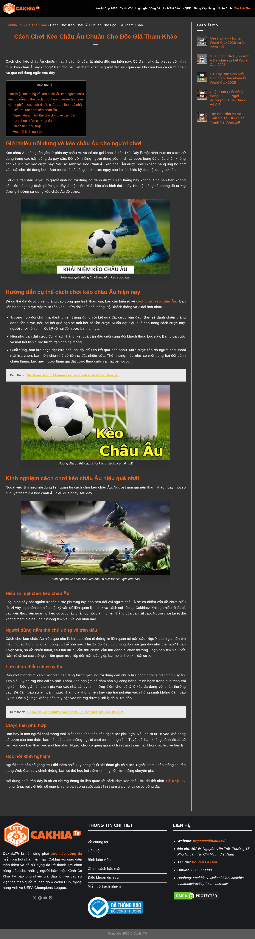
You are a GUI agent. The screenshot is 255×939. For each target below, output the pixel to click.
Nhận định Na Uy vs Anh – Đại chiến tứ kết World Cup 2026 (229, 60)
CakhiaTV (126, 8)
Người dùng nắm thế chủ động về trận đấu (44, 115)
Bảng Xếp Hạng (204, 8)
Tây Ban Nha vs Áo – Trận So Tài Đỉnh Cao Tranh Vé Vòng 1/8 (227, 118)
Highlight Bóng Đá (147, 8)
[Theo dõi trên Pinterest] (39, 898)
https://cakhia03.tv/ (209, 841)
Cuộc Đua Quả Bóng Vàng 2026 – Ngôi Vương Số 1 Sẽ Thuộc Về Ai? (228, 98)
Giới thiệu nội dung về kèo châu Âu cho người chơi (46, 94)
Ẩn (52, 85)
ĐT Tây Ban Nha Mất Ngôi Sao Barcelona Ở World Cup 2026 (228, 78)
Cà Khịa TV (176, 781)
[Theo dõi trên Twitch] (50, 898)
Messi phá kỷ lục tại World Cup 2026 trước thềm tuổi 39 (227, 42)
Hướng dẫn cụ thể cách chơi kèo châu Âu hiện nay (46, 99)
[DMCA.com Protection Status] (196, 895)
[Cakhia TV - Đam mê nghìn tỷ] (21, 8)
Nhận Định (225, 8)
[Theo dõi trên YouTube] (45, 898)
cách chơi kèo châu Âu (156, 301)
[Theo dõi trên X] (34, 898)
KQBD (187, 8)
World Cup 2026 (106, 8)
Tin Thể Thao (243, 8)
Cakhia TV (14, 25)
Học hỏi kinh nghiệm (28, 131)
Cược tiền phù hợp (27, 126)
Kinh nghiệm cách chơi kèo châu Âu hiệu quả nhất (45, 105)
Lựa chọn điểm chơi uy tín (32, 121)
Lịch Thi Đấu (171, 8)
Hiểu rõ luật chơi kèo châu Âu (35, 110)
